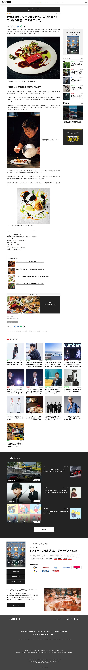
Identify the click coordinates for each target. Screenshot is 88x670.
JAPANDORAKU (36, 650)
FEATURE (57, 2)
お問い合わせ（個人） (52, 652)
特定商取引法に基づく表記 (41, 652)
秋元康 (55, 558)
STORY (64, 631)
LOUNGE (63, 2)
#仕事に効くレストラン (12, 322)
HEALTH (37, 639)
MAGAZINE (45, 634)
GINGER (43, 650)
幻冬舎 (62, 650)
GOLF (44, 2)
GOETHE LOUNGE (28, 650)
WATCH (30, 2)
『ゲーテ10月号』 (72, 555)
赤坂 (50, 31)
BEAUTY (42, 639)
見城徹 (69, 558)
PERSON (25, 2)
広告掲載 (18, 652)
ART (29, 639)
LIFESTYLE (50, 2)
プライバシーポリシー (25, 652)
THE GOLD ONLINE (55, 650)
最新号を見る (16, 571)
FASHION (20, 639)
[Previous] (8, 230)
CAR (34, 2)
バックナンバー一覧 (16, 581)
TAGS (53, 634)
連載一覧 (44, 529)
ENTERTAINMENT (53, 639)
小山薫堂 (60, 558)
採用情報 (70, 652)
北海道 (8, 29)
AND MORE (67, 639)
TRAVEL (25, 639)
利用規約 (33, 652)
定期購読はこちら (16, 576)
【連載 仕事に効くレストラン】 (32, 33)
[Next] (59, 230)
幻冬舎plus (48, 650)
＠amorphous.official (18, 248)
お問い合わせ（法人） (62, 652)
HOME (8, 331)
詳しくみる (16, 605)
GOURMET (39, 2)
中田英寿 (65, 558)
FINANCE (61, 639)
